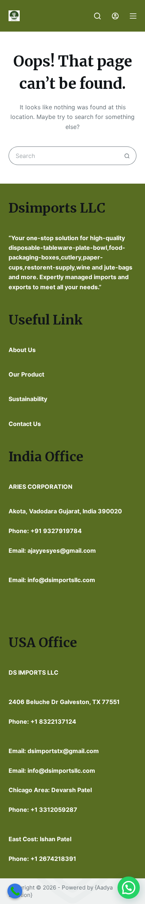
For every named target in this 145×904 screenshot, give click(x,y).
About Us (22, 349)
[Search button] (127, 155)
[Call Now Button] (14, 891)
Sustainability (28, 399)
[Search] (97, 16)
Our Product (26, 374)
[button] (128, 887)
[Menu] (133, 16)
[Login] (115, 16)
